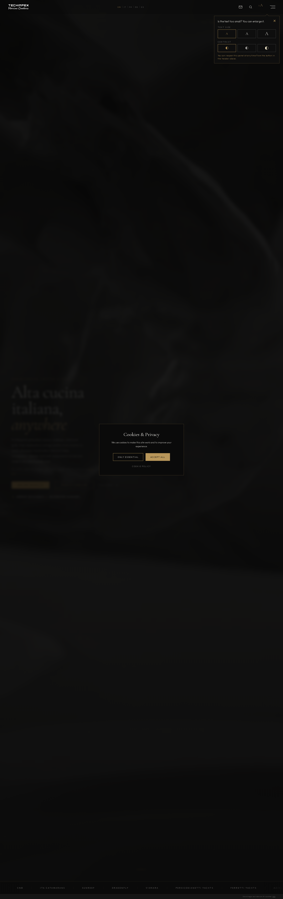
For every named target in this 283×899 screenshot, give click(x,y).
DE (136, 7)
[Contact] (240, 7)
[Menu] (271, 7)
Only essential (128, 457)
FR (130, 7)
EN (119, 7)
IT (125, 7)
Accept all (157, 457)
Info (274, 896)
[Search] (250, 7)
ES (142, 7)
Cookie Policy (141, 466)
